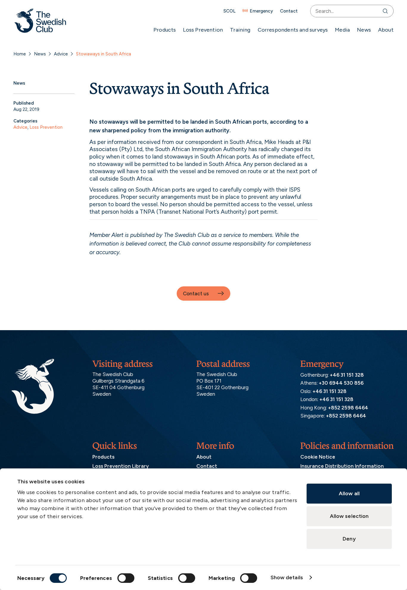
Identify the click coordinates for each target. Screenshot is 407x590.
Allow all (349, 493)
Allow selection (349, 516)
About (386, 30)
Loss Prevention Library (120, 466)
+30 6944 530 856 (341, 383)
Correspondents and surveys (293, 30)
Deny (349, 538)
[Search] (386, 11)
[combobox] (345, 11)
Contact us (196, 293)
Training (240, 30)
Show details (287, 577)
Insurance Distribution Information (342, 466)
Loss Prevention (203, 30)
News (364, 30)
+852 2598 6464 (348, 408)
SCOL (229, 11)
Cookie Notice (317, 457)
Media (342, 30)
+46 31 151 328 (347, 375)
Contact (289, 11)
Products (164, 30)
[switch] (125, 578)
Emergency (261, 11)
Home (19, 54)
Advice (61, 54)
